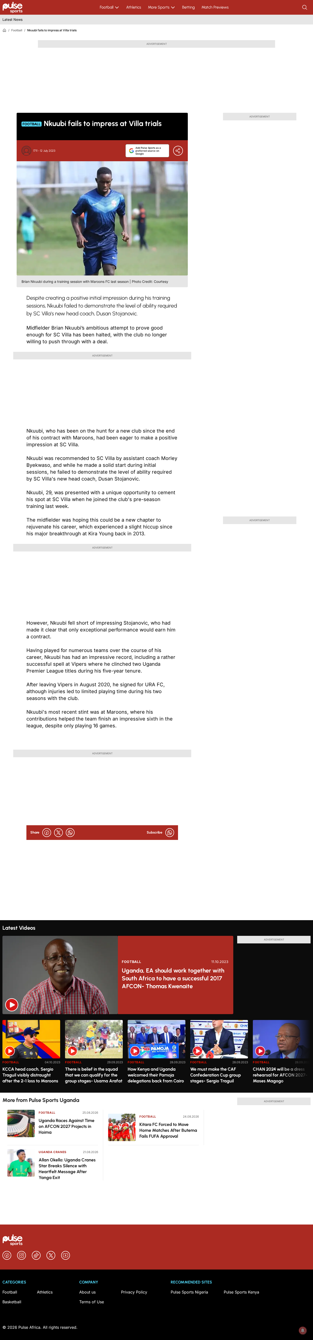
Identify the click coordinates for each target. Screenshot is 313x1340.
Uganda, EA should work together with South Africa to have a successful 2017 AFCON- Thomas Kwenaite (173, 978)
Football (106, 7)
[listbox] (156, 1053)
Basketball (11, 1301)
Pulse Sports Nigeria (189, 1292)
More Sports (158, 7)
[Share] (178, 151)
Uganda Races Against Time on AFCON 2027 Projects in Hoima (66, 1126)
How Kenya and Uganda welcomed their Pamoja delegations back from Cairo (156, 1075)
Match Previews (215, 7)
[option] (31, 1054)
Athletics (133, 7)
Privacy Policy (134, 1292)
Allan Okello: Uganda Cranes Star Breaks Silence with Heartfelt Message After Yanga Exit (67, 1168)
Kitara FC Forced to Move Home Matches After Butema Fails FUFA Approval (168, 1130)
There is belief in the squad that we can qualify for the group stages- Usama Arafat (93, 1075)
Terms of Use (91, 1301)
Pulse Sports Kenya (241, 1292)
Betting (188, 7)
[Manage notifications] (303, 1330)
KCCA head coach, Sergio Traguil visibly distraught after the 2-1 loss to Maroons (30, 1075)
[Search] (305, 7)
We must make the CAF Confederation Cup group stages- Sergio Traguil (215, 1075)
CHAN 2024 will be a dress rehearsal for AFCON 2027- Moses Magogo (280, 1075)
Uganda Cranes (53, 1152)
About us (87, 1292)
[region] (156, 1053)
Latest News (12, 19)
